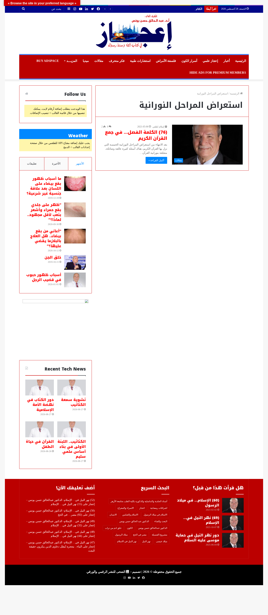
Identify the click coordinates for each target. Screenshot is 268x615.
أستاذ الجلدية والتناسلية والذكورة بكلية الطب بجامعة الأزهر (139, 501)
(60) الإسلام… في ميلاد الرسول (198, 503)
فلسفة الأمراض (166, 60)
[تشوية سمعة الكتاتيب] (71, 388)
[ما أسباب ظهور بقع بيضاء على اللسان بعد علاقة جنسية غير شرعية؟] (75, 183)
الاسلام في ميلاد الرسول (155, 514)
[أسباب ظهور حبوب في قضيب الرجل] (75, 280)
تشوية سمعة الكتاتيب (73, 402)
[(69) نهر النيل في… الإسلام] (233, 522)
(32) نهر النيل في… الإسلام (66, 525)
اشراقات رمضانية (158, 508)
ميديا (86, 60)
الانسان (113, 514)
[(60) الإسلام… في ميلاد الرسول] (233, 505)
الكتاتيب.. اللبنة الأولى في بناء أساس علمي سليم (174, 8)
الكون (130, 528)
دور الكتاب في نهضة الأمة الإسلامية (40, 404)
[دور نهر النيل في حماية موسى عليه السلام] (233, 540)
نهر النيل (146, 541)
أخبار (226, 60)
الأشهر (80, 163)
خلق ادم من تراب (113, 528)
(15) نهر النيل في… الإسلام (66, 504)
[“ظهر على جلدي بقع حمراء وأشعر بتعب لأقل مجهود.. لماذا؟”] (75, 209)
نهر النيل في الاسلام (127, 541)
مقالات (98, 60)
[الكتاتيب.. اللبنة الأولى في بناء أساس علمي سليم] (71, 429)
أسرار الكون (189, 60)
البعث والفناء (160, 521)
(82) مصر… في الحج (70, 514)
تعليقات (31, 163)
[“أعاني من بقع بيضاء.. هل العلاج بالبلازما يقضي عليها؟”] (75, 236)
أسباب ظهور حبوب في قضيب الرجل (43, 277)
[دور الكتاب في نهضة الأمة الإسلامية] (39, 388)
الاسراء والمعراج (126, 508)
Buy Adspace (47, 60)
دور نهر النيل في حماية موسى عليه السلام (197, 538)
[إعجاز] (134, 33)
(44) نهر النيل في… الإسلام (66, 535)
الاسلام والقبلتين (130, 514)
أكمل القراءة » (156, 160)
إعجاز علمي (210, 60)
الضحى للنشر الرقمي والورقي (106, 571)
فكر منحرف (117, 60)
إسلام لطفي (158, 126)
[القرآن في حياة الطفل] (39, 429)
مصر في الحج (139, 534)
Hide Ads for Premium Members (218, 72)
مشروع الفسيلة (159, 534)
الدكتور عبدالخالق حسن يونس (152, 528)
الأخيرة (56, 163)
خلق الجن (53, 257)
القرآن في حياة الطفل (40, 444)
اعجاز (142, 508)
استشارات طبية (140, 60)
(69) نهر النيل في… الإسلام (201, 520)
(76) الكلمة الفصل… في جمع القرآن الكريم (136, 135)
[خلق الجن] (75, 262)
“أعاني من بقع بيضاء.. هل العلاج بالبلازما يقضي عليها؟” (45, 238)
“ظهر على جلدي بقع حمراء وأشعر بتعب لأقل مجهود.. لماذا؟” (44, 212)
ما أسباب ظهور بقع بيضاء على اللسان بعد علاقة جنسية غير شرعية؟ (43, 186)
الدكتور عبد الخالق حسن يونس (134, 521)
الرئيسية (240, 60)
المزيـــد (72, 60)
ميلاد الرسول (121, 534)
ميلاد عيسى (161, 541)
